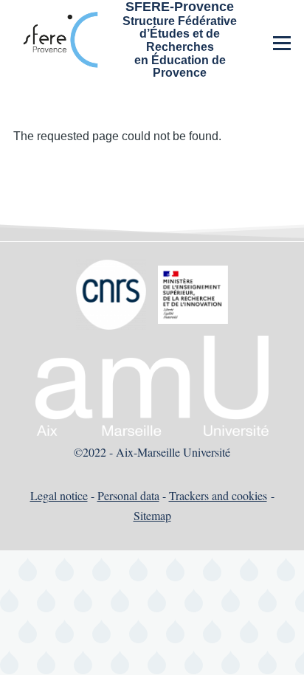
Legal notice (59, 495)
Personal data (128, 495)
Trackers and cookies (218, 495)
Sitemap (152, 515)
